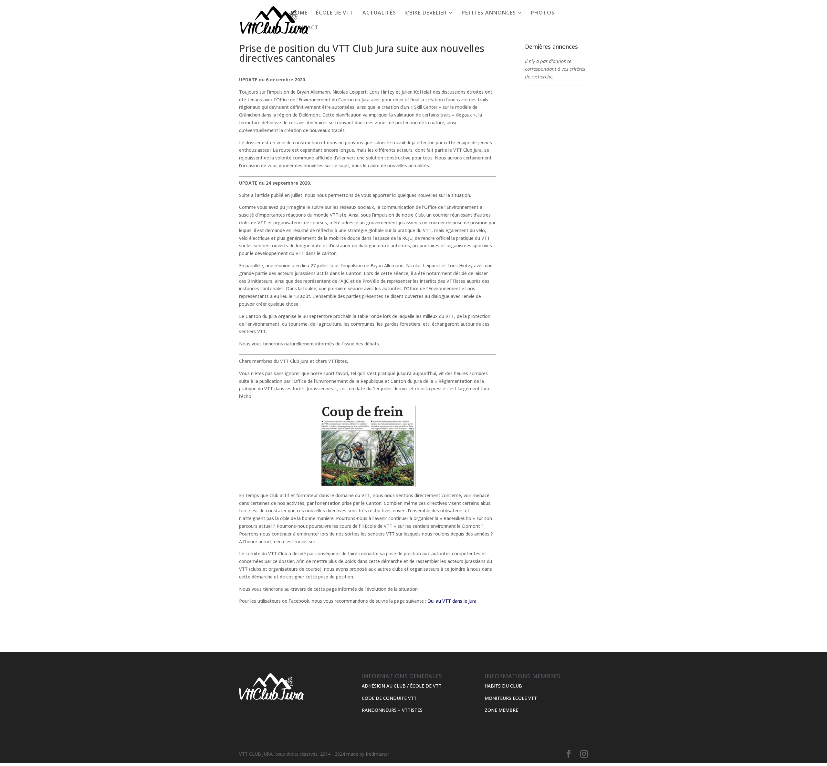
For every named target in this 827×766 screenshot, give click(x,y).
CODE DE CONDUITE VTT (389, 698)
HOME (299, 13)
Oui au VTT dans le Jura (451, 601)
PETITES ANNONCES (489, 13)
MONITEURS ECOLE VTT (511, 698)
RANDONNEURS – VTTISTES (392, 710)
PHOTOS (543, 13)
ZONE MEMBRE (501, 710)
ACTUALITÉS (379, 13)
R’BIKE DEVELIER (425, 13)
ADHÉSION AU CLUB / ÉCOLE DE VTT (402, 686)
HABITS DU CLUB (503, 686)
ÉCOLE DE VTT (335, 13)
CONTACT (305, 28)
